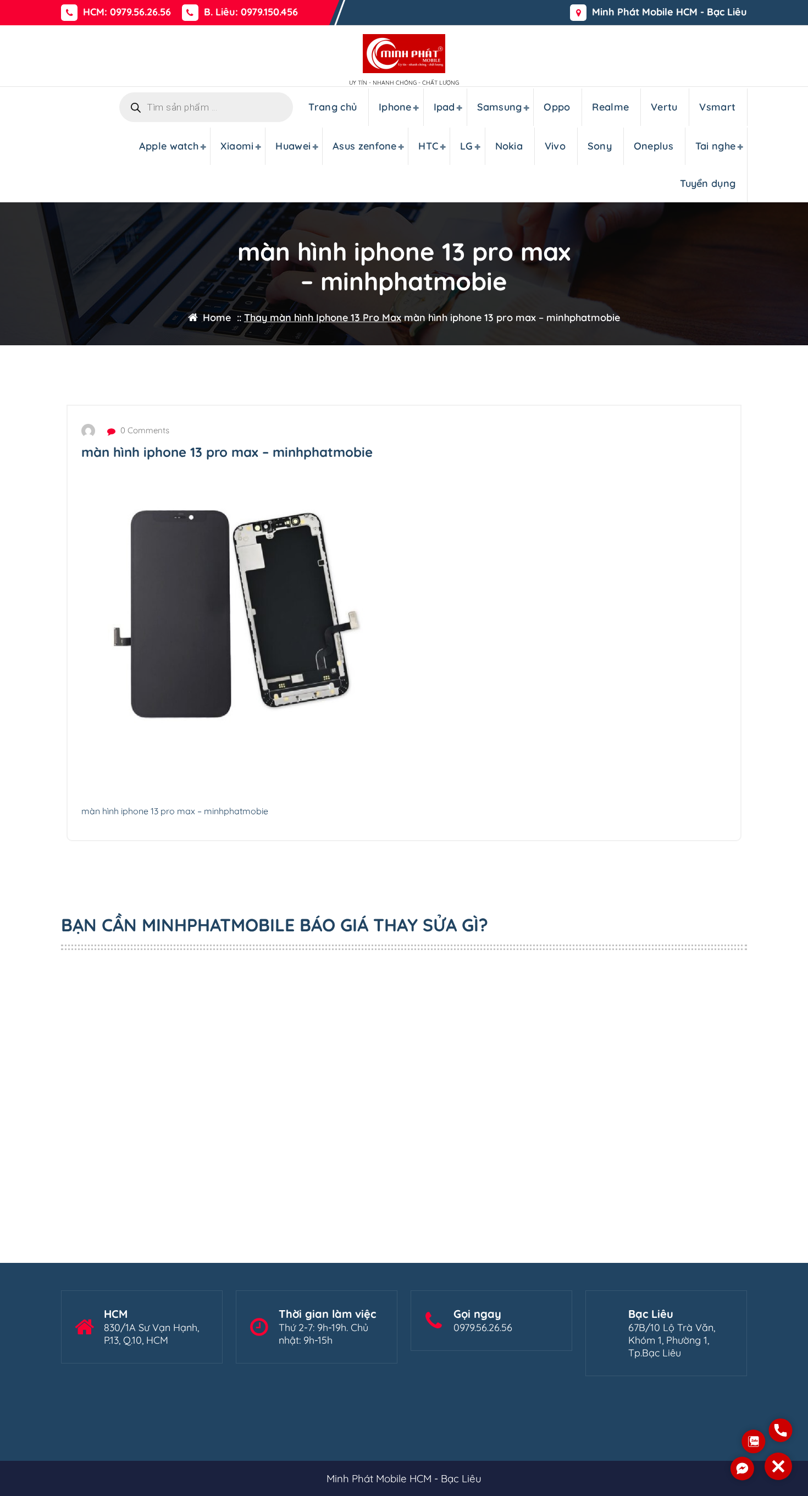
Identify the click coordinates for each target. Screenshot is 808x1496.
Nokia (509, 146)
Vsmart (717, 107)
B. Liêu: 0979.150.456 (251, 12)
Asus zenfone (365, 146)
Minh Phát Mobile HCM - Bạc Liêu (669, 12)
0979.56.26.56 (482, 1327)
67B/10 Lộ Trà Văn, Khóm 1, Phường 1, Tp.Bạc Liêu (671, 1340)
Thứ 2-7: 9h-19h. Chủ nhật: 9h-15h (323, 1333)
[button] (778, 1466)
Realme (610, 107)
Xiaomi (237, 146)
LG (466, 146)
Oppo (557, 107)
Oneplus (653, 146)
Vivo (555, 146)
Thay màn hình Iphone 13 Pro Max (322, 317)
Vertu (664, 107)
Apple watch (168, 146)
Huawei (293, 146)
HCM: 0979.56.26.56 (127, 12)
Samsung (499, 107)
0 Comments (143, 430)
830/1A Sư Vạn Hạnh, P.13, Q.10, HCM (151, 1333)
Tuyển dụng (707, 183)
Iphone (395, 107)
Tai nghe (715, 146)
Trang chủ (332, 107)
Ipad (444, 107)
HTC (428, 146)
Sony (600, 146)
